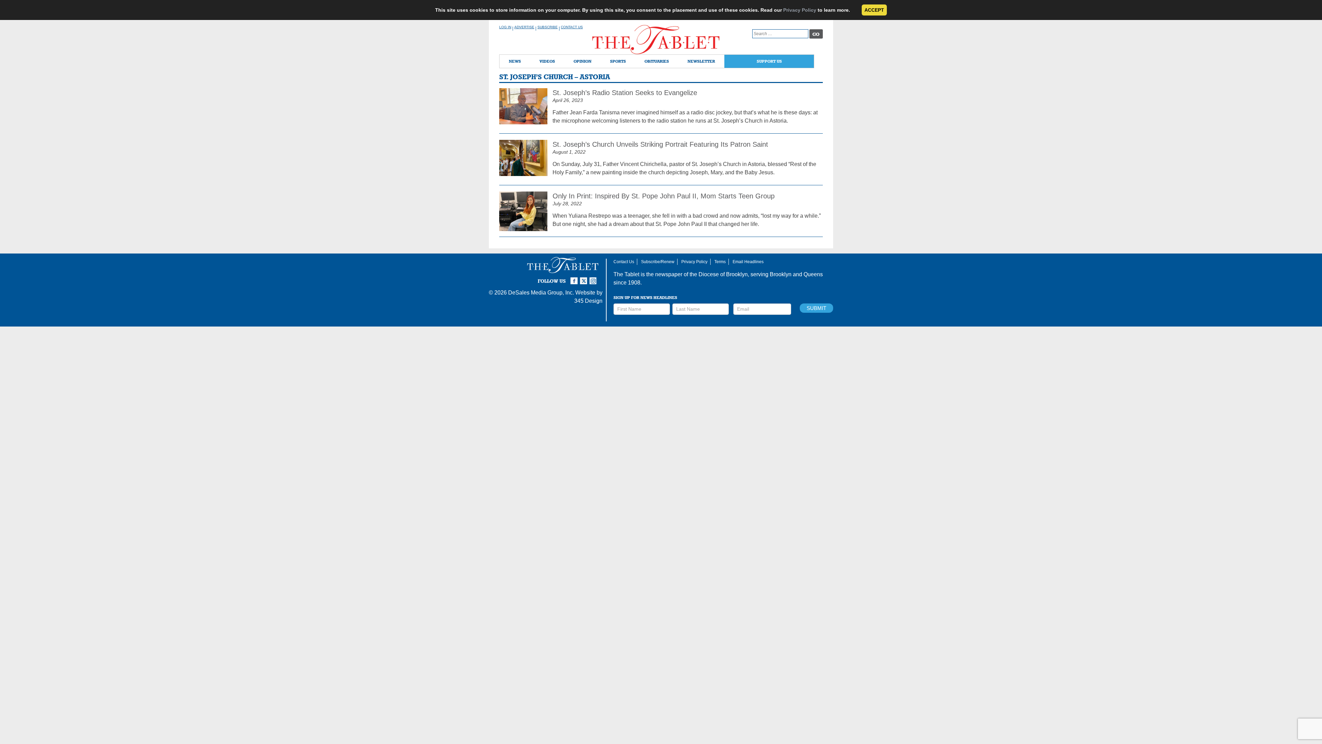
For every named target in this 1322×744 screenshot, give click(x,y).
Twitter (584, 278)
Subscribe (547, 27)
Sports (618, 61)
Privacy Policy (799, 10)
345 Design (588, 301)
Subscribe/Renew (657, 261)
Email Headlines (748, 261)
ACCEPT (874, 10)
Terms (720, 261)
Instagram (594, 278)
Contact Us (572, 27)
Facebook (575, 278)
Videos (547, 61)
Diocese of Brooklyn (723, 274)
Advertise (524, 27)
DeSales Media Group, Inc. (541, 293)
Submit (816, 308)
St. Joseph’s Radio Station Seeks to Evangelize (625, 92)
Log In (505, 27)
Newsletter (701, 61)
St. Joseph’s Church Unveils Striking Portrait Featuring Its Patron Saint (661, 144)
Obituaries (656, 61)
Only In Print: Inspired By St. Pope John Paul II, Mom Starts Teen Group (664, 196)
